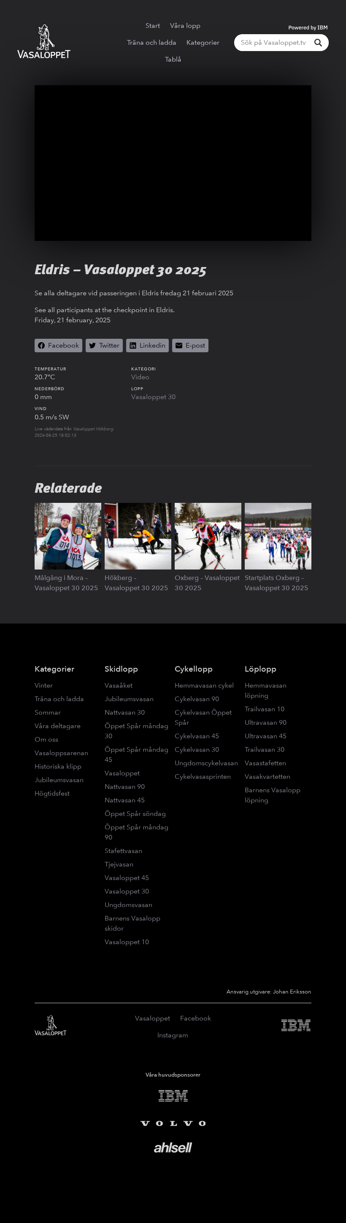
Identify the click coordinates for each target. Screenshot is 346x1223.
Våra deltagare (58, 726)
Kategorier (203, 42)
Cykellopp (194, 669)
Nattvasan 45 (125, 800)
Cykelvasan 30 (197, 749)
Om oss (46, 739)
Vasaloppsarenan (61, 753)
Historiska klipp (58, 766)
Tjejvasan (119, 864)
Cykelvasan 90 (197, 699)
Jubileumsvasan (59, 780)
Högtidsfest (52, 793)
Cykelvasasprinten (203, 776)
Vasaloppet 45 (127, 878)
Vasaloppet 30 (153, 397)
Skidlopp (121, 669)
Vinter (44, 685)
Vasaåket (118, 685)
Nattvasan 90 (125, 787)
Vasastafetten (265, 763)
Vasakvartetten (267, 776)
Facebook (195, 1018)
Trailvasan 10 (264, 709)
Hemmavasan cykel (204, 685)
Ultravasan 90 (266, 722)
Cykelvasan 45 (197, 736)
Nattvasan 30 (125, 712)
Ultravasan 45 (266, 736)
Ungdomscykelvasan (206, 763)
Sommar (48, 712)
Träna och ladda (151, 42)
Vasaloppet (122, 773)
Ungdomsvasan (128, 905)
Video (140, 377)
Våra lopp (185, 26)
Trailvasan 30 (264, 749)
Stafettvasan (123, 851)
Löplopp (260, 669)
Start (153, 26)
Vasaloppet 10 (127, 942)
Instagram (172, 1035)
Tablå (173, 59)
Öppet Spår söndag (135, 814)
